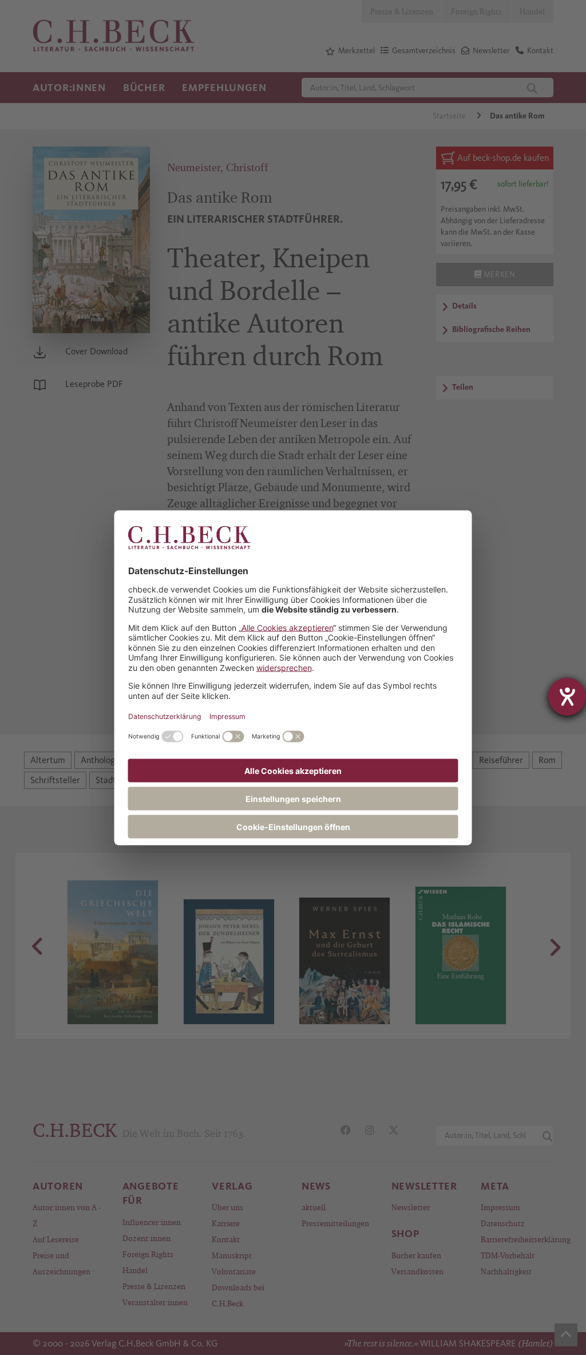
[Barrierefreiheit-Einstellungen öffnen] (567, 697)
